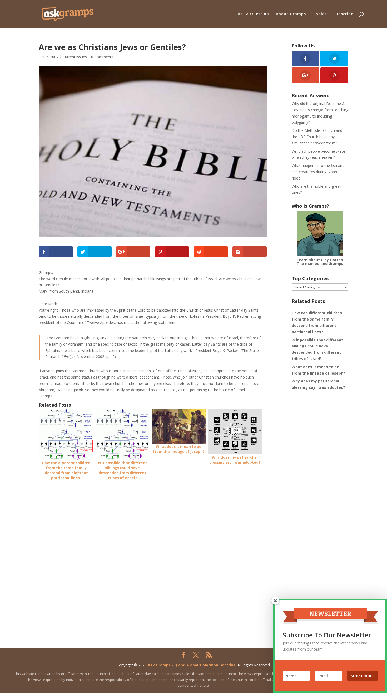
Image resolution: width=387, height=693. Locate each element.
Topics (319, 14)
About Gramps (291, 14)
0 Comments (102, 56)
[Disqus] (153, 552)
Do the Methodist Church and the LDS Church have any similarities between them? (317, 137)
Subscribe (343, 14)
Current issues (75, 56)
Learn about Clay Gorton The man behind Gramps (320, 261)
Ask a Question (253, 14)
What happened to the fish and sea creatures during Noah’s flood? (318, 172)
